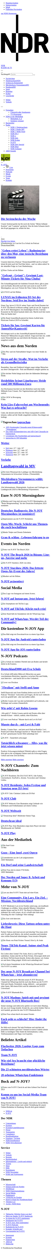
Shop (8, 1166)
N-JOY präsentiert (12, 581)
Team (8, 178)
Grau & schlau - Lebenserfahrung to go (25, 537)
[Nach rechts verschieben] (2, 162)
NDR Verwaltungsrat (14, 1143)
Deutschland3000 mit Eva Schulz (21, 669)
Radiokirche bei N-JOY (15, 1227)
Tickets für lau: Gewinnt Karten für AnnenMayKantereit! (23, 327)
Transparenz (10, 1132)
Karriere (9, 1125)
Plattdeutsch (10, 1195)
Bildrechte (9, 1244)
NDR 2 (13, 136)
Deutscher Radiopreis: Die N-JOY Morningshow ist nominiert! (21, 512)
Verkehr (6, 459)
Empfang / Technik (13, 1138)
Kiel (7, 448)
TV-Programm (15, 114)
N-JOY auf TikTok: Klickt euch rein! (23, 608)
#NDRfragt (10, 1189)
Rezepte (9, 1157)
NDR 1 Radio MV (17, 129)
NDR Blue (14, 147)
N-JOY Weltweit (11, 810)
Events (8, 176)
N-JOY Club (8, 798)
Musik (8, 174)
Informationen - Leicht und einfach (19, 1161)
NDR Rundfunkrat (13, 1141)
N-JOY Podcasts (12, 1225)
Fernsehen (9, 110)
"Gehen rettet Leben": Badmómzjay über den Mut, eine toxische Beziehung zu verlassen (24, 254)
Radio (8, 125)
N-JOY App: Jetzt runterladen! (17, 1223)
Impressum (10, 1235)
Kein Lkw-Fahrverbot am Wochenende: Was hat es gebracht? (25, 406)
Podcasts (9, 172)
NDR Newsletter (12, 1172)
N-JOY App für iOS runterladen (20, 649)
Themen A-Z (10, 1202)
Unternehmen (11, 1123)
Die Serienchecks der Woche (18, 218)
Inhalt (8, 7)
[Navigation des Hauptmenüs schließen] (2, 72)
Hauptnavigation (12, 3)
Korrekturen (10, 1170)
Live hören (11, 241)
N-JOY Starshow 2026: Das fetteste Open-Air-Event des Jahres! (22, 569)
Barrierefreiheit (11, 1159)
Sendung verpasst (17, 121)
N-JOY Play (8, 833)
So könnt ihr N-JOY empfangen (18, 1218)
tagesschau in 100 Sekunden (16, 438)
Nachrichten (10, 79)
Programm (10, 170)
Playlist (4, 241)
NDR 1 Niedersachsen (18, 127)
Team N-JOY (9, 1055)
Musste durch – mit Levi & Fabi (20, 724)
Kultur (8, 94)
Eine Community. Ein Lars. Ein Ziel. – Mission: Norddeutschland (24, 899)
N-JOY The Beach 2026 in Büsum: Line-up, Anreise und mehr (25, 556)
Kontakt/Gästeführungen (15, 1128)
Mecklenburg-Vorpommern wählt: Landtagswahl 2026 (22, 480)
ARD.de (9, 1242)
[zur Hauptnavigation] (2, 70)
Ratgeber (9, 91)
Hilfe (7, 1168)
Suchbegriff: (5, 74)
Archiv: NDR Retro (13, 1204)
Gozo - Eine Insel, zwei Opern (19, 852)
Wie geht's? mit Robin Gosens (19, 708)
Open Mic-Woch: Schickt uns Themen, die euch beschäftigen (24, 525)
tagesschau (23, 422)
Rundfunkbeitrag (12, 1136)
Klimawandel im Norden (15, 1187)
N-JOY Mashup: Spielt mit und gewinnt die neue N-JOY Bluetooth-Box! (25, 999)
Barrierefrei (10, 123)
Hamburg (9, 450)
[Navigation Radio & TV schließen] (2, 106)
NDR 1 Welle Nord (17, 132)
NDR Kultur (15, 140)
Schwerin (9, 452)
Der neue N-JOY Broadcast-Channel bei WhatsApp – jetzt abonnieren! (25, 973)
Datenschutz (10, 1240)
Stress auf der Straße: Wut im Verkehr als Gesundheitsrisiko (24, 360)
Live (11, 167)
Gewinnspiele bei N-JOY (15, 1231)
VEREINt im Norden (14, 1197)
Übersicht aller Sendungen (20, 112)
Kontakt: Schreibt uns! (14, 1229)
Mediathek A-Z (16, 119)
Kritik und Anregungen (14, 1174)
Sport (8, 89)
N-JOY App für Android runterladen (23, 639)
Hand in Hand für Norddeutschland (19, 1200)
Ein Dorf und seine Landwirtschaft (22, 864)
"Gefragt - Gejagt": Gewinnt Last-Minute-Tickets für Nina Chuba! (22, 277)
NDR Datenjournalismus (15, 1191)
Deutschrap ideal (11, 820)
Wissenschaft (10, 1185)
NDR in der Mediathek (14, 117)
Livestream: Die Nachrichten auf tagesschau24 (23, 436)
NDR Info (14, 138)
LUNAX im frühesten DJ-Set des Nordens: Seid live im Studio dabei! (22, 299)
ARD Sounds (11, 151)
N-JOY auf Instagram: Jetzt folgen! (22, 598)
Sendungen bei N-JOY (14, 1220)
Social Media (11, 1193)
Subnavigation (11, 5)
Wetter (5, 443)
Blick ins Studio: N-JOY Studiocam (19, 1216)
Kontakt (9, 180)
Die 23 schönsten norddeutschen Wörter (25, 1069)
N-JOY (13, 142)
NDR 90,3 (14, 134)
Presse (8, 1130)
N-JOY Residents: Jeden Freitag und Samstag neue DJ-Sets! (23, 787)
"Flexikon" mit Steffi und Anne (20, 687)
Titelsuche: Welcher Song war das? (19, 1214)
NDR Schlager (16, 149)
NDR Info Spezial (17, 144)
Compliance (10, 1134)
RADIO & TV (6, 68)
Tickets (8, 1164)
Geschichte (10, 96)
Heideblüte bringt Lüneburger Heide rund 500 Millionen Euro (23, 382)
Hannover (9, 455)
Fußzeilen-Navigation (14, 9)
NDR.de (9, 1111)
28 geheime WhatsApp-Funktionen (22, 1075)
